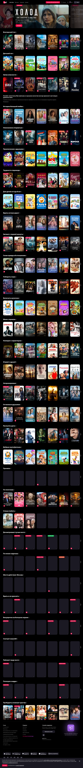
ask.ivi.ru (44, 738)
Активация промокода (28, 736)
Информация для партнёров (9, 732)
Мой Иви (25, 727)
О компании (6, 727)
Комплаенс (5, 742)
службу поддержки (20, 765)
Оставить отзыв (6, 744)
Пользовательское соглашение (10, 736)
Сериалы (25, 730)
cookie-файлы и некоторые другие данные (52, 760)
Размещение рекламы (8, 734)
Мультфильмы (26, 732)
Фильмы (24, 728)
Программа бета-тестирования (10, 730)
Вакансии (5, 728)
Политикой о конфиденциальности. (10, 762)
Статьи (24, 734)
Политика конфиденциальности (10, 737)
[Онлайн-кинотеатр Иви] (5, 2)
